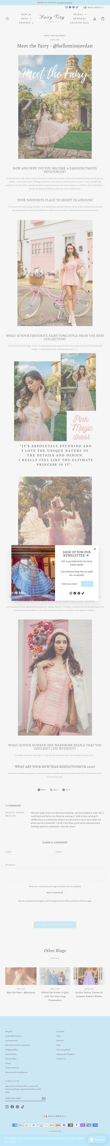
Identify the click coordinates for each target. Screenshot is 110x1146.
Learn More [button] (10, 1142)
